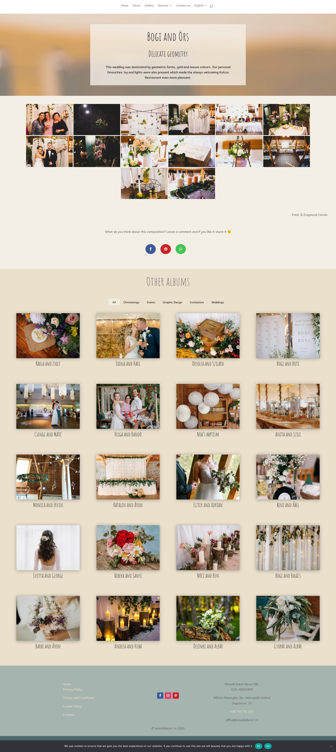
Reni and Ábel (288, 504)
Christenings (131, 302)
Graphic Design (172, 302)
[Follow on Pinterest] (176, 695)
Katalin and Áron (128, 504)
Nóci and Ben (208, 575)
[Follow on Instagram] (168, 695)
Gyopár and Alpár (288, 646)
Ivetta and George (48, 575)
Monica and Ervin (48, 504)
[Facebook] (150, 249)
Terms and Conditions (78, 697)
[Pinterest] (165, 249)
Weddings (218, 302)
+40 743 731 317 (242, 711)
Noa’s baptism (208, 434)
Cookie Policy (72, 706)
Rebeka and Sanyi (128, 575)
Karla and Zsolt (48, 363)
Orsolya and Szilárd (208, 363)
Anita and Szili (288, 434)
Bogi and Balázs (288, 575)
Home (67, 683)
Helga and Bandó (128, 434)
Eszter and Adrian (208, 504)
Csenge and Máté (48, 434)
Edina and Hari (128, 363)
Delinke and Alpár (208, 646)
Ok (258, 746)
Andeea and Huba (128, 646)
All (114, 302)
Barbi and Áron (48, 646)
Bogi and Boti (288, 363)
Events (151, 302)
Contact (69, 714)
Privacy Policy (72, 689)
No (268, 746)
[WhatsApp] (181, 249)
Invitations (197, 302)
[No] (331, 746)
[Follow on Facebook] (160, 695)
